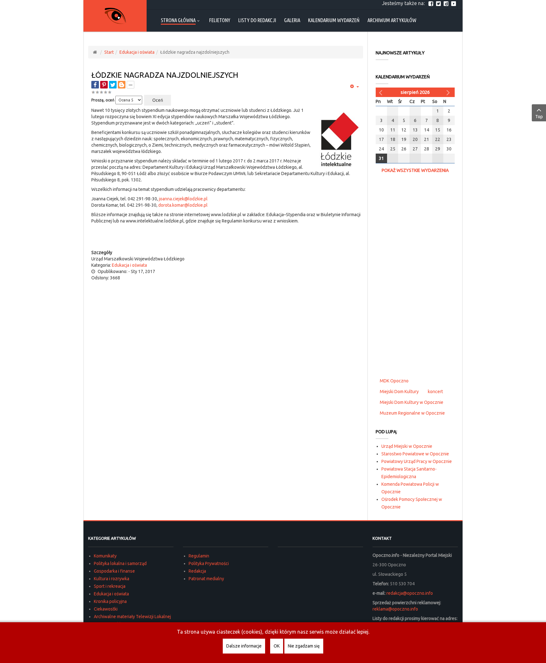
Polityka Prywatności (209, 563)
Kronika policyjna (110, 601)
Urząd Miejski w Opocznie (406, 446)
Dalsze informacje (244, 645)
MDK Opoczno (394, 380)
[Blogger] (121, 84)
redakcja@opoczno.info (409, 593)
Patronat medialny (206, 578)
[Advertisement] (227, 236)
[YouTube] (454, 3)
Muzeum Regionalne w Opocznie (412, 413)
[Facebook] (431, 3)
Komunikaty (105, 555)
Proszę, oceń (102, 100)
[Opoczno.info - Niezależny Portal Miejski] (115, 16)
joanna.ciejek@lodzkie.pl (183, 198)
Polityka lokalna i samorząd (120, 563)
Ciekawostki (106, 608)
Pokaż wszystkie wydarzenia (415, 170)
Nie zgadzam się (304, 645)
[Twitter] (439, 3)
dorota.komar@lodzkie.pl (183, 205)
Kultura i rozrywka (111, 578)
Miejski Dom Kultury (399, 391)
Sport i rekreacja (109, 586)
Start (109, 52)
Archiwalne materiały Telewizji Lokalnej (132, 616)
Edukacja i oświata (137, 52)
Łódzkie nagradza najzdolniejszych (164, 75)
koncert (435, 391)
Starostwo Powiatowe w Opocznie (415, 453)
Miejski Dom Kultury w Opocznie (411, 402)
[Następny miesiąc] (449, 92)
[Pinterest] (104, 84)
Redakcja (197, 571)
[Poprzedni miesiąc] (381, 92)
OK (277, 645)
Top (539, 116)
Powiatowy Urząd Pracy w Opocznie (416, 461)
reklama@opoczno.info (395, 608)
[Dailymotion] (447, 3)
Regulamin (199, 555)
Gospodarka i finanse (114, 571)
